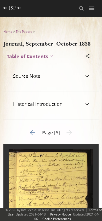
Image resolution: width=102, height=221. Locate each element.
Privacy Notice (60, 214)
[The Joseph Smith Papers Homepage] (12, 8)
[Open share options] (87, 56)
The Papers (24, 31)
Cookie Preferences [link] (56, 219)
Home (7, 31)
